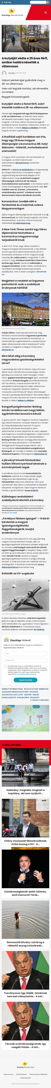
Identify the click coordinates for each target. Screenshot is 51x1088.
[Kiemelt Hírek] (14, 12)
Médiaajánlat (25, 1078)
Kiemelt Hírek (20, 73)
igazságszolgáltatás (12, 694)
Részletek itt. (8, 349)
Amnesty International (12, 689)
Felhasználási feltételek (38, 1074)
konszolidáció (9, 697)
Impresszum (8, 1074)
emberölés (44, 689)
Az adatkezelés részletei (26, 674)
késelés (36, 694)
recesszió (34, 697)
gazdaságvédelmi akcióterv (15, 692)
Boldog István (31, 689)
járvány (28, 694)
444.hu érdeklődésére (23, 169)
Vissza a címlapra (40, 700)
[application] (25, 718)
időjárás (34, 692)
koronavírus (23, 697)
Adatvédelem (21, 1074)
